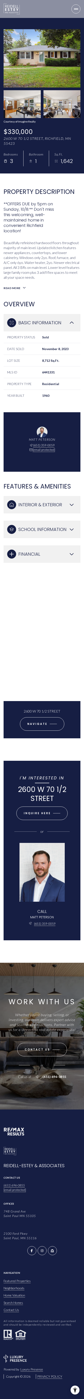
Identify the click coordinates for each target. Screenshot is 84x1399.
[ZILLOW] (52, 1250)
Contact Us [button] (11, 1310)
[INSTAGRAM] (42, 1250)
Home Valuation (14, 1295)
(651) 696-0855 (54, 1076)
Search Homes (13, 1303)
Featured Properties (17, 1281)
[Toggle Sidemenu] (75, 8)
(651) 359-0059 (44, 445)
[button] (42, 1049)
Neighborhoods (14, 1288)
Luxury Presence (31, 1369)
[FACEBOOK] (31, 1250)
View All (64, 111)
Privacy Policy (49, 1376)
